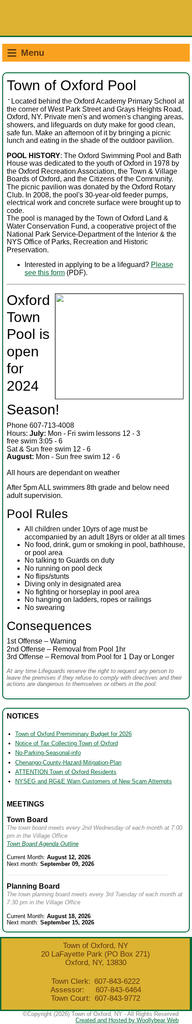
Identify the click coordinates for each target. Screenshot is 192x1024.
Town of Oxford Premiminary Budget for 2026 (73, 734)
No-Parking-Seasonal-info (48, 752)
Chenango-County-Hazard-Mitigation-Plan (68, 762)
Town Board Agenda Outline (43, 843)
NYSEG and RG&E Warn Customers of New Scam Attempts (93, 781)
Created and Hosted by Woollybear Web (127, 1020)
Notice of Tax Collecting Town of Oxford (66, 743)
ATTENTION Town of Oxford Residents (66, 772)
